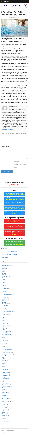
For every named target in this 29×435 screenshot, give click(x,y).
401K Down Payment (7, 309)
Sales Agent (4, 393)
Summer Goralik (6, 374)
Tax (2, 416)
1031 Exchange (5, 264)
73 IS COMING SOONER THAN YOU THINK (10, 254)
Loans (3, 348)
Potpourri (20, 17)
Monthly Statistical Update (7, 352)
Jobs (3, 338)
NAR (3, 358)
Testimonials (4, 418)
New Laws (4, 361)
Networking (4, 360)
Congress (4, 277)
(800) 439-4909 (14, 184)
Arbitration (4, 268)
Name (16, 161)
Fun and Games (5, 325)
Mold (3, 351)
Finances (4, 308)
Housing (3, 328)
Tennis (4, 410)
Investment (5, 316)
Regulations (4, 387)
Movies (3, 355)
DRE (3, 285)
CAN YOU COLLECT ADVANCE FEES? (9, 251)
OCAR (3, 364)
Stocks (4, 319)
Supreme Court (5, 415)
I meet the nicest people (6, 331)
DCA (3, 282)
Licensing (4, 343)
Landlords (4, 340)
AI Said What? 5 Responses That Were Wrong (10, 256)
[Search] (26, 177)
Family (3, 306)
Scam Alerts (4, 395)
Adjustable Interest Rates (6, 265)
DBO (3, 280)
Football (4, 407)
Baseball (4, 404)
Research (4, 390)
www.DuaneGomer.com (19, 432)
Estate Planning (6, 314)
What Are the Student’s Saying (21, 135)
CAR (3, 273)
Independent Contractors (6, 334)
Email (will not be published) (20, 164)
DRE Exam (5, 288)
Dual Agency (4, 290)
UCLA (3, 419)
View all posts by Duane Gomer (9, 129)
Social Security (5, 400)
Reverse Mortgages (5, 392)
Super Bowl (5, 409)
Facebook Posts (5, 303)
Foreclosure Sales (5, 322)
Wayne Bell (5, 377)
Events (3, 302)
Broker (3, 271)
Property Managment (6, 384)
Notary (3, 363)
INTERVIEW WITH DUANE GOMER (8, 252)
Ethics (3, 300)
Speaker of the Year (5, 401)
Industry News (4, 335)
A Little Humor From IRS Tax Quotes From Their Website (13, 133)
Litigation (4, 346)
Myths (3, 357)
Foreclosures (4, 323)
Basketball (5, 406)
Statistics (3, 412)
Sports (3, 403)
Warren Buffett (5, 375)
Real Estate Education (7, 296)
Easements (4, 291)
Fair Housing (4, 305)
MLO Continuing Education (7, 349)
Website (15, 167)
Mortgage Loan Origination (7, 354)
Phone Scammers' (5, 378)
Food (3, 320)
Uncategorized (5, 421)
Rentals (3, 389)
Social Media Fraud (5, 398)
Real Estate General (6, 386)
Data (3, 279)
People (3, 366)
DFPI (3, 283)
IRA (3, 317)
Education (4, 293)
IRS (3, 337)
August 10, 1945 (5, 257)
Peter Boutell (5, 371)
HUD (3, 329)
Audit (3, 270)
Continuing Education (7, 294)
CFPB (3, 274)
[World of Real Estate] (14, 7)
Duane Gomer (4, 17)
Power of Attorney (5, 383)
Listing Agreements (5, 345)
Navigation (6, 1)
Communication (5, 276)
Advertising (4, 267)
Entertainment (4, 299)
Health (17, 17)
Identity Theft (4, 332)
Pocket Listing (4, 380)
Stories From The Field (6, 413)
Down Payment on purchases (8, 311)
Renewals (5, 297)
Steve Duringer (6, 372)
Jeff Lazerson (5, 369)
